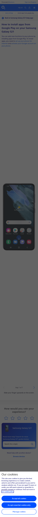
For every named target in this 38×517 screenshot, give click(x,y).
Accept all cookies (19, 498)
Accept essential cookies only (19, 505)
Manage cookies (19, 511)
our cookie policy (8, 492)
